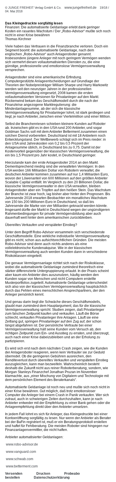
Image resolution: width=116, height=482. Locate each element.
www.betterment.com (22, 466)
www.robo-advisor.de (22, 444)
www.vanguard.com (21, 452)
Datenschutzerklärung (52, 477)
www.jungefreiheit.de (80, 8)
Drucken (43, 474)
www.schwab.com (19, 459)
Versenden (13, 474)
